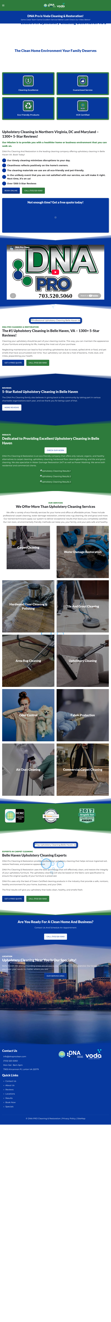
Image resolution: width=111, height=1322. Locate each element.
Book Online (11, 191)
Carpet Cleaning (28, 547)
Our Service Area (55, 976)
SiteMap (81, 1118)
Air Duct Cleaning (28, 769)
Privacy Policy (69, 1118)
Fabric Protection (83, 715)
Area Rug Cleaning (28, 661)
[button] (3, 5)
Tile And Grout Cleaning (82, 606)
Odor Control (28, 715)
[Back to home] (55, 5)
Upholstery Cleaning (83, 661)
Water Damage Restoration (45, 462)
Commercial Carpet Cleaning (82, 769)
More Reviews (12, 407)
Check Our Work (55, 450)
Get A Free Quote (13, 363)
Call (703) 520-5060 (33, 191)
